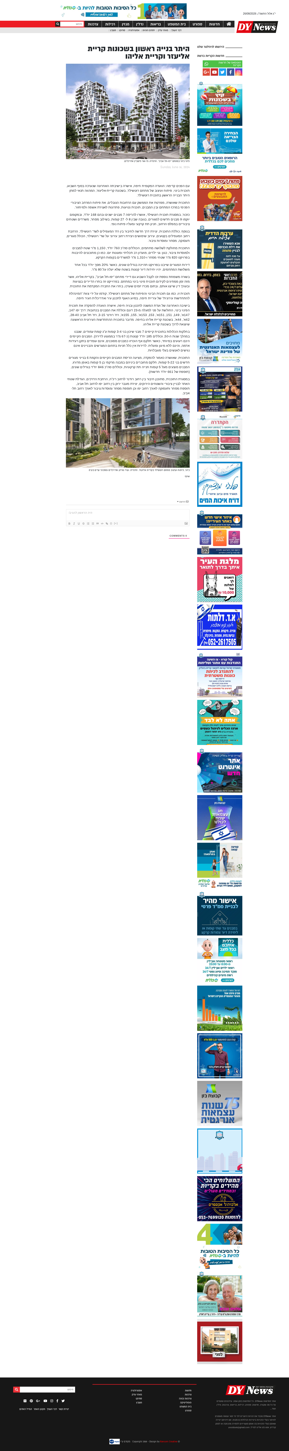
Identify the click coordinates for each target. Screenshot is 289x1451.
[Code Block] (102, 524)
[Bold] (69, 524)
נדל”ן (139, 24)
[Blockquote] (97, 524)
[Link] (107, 524)
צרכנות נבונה (185, 1398)
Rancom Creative (168, 1441)
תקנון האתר (39, 1409)
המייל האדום (25, 1409)
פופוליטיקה (185, 1402)
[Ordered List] (88, 524)
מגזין (125, 24)
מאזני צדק (163, 30)
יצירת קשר (64, 1409)
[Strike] (83, 524)
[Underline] (78, 524)
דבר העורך (176, 30)
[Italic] (74, 524)
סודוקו (122, 30)
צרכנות (93, 24)
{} (111, 523)
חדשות (214, 24)
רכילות (110, 24)
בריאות (155, 24)
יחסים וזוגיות (148, 30)
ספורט (197, 24)
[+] (116, 523)
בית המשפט (177, 24)
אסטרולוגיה (133, 30)
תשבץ (113, 30)
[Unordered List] (92, 524)
